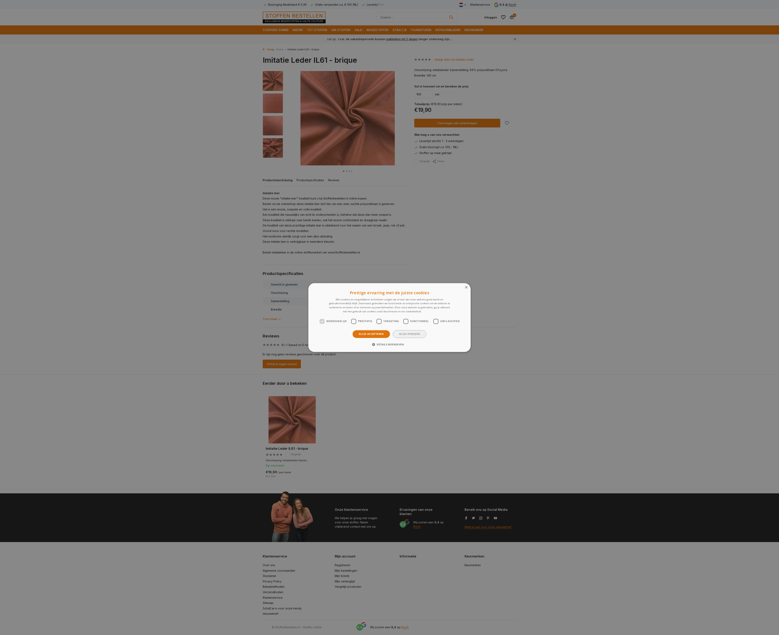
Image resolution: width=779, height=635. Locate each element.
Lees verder (429, 311)
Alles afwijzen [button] (409, 334)
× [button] (466, 287)
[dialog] (389, 317)
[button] (389, 344)
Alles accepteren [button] (371, 334)
